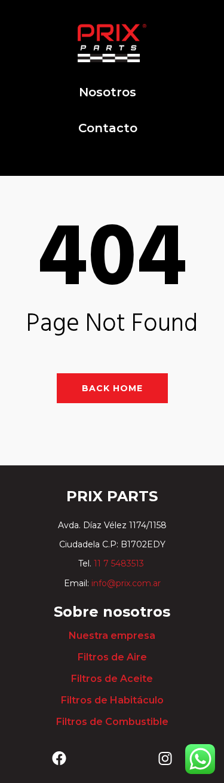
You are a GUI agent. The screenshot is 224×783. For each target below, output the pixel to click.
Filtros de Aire (112, 657)
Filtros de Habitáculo (112, 700)
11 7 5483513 (120, 563)
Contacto (107, 128)
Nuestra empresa (112, 635)
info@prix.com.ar (126, 583)
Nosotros (107, 92)
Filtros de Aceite (112, 678)
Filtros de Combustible (112, 721)
